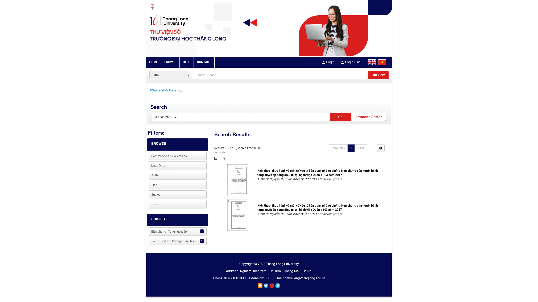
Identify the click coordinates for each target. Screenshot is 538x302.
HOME (153, 62)
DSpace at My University (166, 90)
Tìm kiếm (378, 75)
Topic (154, 204)
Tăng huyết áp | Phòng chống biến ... (174, 241)
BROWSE (170, 62)
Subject (156, 194)
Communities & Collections (169, 156)
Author (156, 175)
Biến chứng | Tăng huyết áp (169, 231)
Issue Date (158, 165)
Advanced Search (368, 117)
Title (154, 185)
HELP (186, 62)
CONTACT (204, 62)
